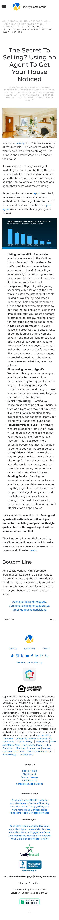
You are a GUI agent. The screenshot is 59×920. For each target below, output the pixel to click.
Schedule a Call (29, 780)
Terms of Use (27, 754)
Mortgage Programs (29, 806)
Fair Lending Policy (32, 745)
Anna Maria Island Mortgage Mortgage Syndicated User (29, 88)
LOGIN (45, 649)
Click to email (29, 774)
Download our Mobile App (29, 662)
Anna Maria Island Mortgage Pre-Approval (29, 835)
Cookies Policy (25, 741)
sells (34, 550)
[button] (4, 6)
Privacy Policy (9, 754)
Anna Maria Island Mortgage (34, 95)
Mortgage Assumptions (28, 748)
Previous (9, 619)
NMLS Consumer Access (40, 751)
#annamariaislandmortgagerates (29, 605)
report (36, 193)
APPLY (13, 649)
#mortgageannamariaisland (30, 609)
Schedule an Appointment (29, 783)
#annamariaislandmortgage (29, 601)
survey (20, 143)
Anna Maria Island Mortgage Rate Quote (29, 832)
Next (52, 619)
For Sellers (14, 97)
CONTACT (29, 649)
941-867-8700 (29, 771)
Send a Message (29, 777)
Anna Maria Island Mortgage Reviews (30, 838)
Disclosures (42, 741)
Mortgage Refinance (29, 813)
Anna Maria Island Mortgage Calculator (29, 826)
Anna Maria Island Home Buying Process (29, 829)
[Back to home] (29, 6)
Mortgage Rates (29, 809)
